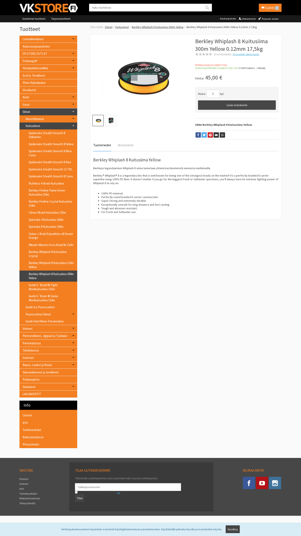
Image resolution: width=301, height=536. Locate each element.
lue (118, 492)
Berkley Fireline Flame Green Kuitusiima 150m (47, 192)
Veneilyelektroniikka (35, 68)
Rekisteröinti (249, 18)
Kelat (26, 97)
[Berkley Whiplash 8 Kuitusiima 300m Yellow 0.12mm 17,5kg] (139, 77)
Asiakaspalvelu (228, 18)
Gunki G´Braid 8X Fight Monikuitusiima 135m (43, 287)
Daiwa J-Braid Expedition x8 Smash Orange (51, 236)
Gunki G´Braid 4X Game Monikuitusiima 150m (43, 298)
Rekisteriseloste (33, 437)
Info (25, 423)
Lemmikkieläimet (33, 39)
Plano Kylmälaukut (34, 83)
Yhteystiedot (31, 444)
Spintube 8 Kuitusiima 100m (46, 227)
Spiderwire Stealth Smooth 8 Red (50, 162)
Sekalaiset (29, 387)
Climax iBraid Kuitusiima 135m (47, 212)
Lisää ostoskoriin (237, 105)
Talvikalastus (31, 350)
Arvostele (246, 54)
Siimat (26, 112)
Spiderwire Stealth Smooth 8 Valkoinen (47, 135)
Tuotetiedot (102, 145)
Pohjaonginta (31, 379)
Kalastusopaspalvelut (36, 46)
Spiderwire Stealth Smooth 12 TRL (50, 169)
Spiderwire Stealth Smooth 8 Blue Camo (50, 153)
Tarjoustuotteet (60, 18)
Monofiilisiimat (35, 119)
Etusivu (23, 479)
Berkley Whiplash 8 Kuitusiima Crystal (48, 254)
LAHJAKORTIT (32, 394)
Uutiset (27, 415)
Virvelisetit (29, 90)
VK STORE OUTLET (35, 54)
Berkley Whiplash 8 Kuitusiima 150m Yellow (51, 265)
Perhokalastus (32, 343)
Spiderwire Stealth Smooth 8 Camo (51, 176)
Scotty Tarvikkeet (34, 75)
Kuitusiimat (33, 126)
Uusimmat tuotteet (33, 18)
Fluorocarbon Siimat (38, 314)
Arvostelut (126, 145)
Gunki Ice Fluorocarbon (40, 307)
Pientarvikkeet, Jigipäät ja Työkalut (45, 336)
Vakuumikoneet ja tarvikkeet (41, 372)
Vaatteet (28, 358)
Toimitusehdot (32, 430)
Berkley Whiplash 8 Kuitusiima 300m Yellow (51, 276)
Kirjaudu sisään (270, 18)
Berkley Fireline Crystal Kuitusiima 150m (50, 203)
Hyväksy (233, 529)
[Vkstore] (50, 8)
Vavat (26, 105)
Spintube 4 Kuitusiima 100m (46, 220)
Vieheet (28, 329)
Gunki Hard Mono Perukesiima (44, 321)
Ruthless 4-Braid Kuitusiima (46, 183)
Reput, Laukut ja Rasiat (37, 365)
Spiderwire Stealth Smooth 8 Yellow (51, 144)
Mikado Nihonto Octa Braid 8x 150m (51, 245)
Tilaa (80, 498)
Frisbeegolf (30, 61)
